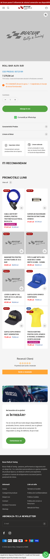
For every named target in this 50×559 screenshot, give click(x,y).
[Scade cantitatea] (5, 99)
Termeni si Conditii (33, 489)
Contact (5, 501)
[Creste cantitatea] (15, 99)
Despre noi (6, 497)
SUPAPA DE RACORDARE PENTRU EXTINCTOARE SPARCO (36, 216)
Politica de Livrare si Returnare (34, 502)
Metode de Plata (33, 508)
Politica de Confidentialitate (37, 493)
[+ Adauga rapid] (21, 208)
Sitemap (5, 509)
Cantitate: (5, 95)
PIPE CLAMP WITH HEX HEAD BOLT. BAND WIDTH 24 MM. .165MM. (36, 259)
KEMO (26, 547)
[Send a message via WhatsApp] (45, 554)
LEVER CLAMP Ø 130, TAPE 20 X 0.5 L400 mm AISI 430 (13, 297)
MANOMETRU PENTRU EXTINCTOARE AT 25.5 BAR (12, 259)
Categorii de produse (9, 493)
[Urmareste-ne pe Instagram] (9, 533)
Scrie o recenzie (25, 372)
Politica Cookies (33, 497)
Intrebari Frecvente (9, 505)
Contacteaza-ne (16, 441)
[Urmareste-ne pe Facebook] (3, 533)
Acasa (4, 489)
